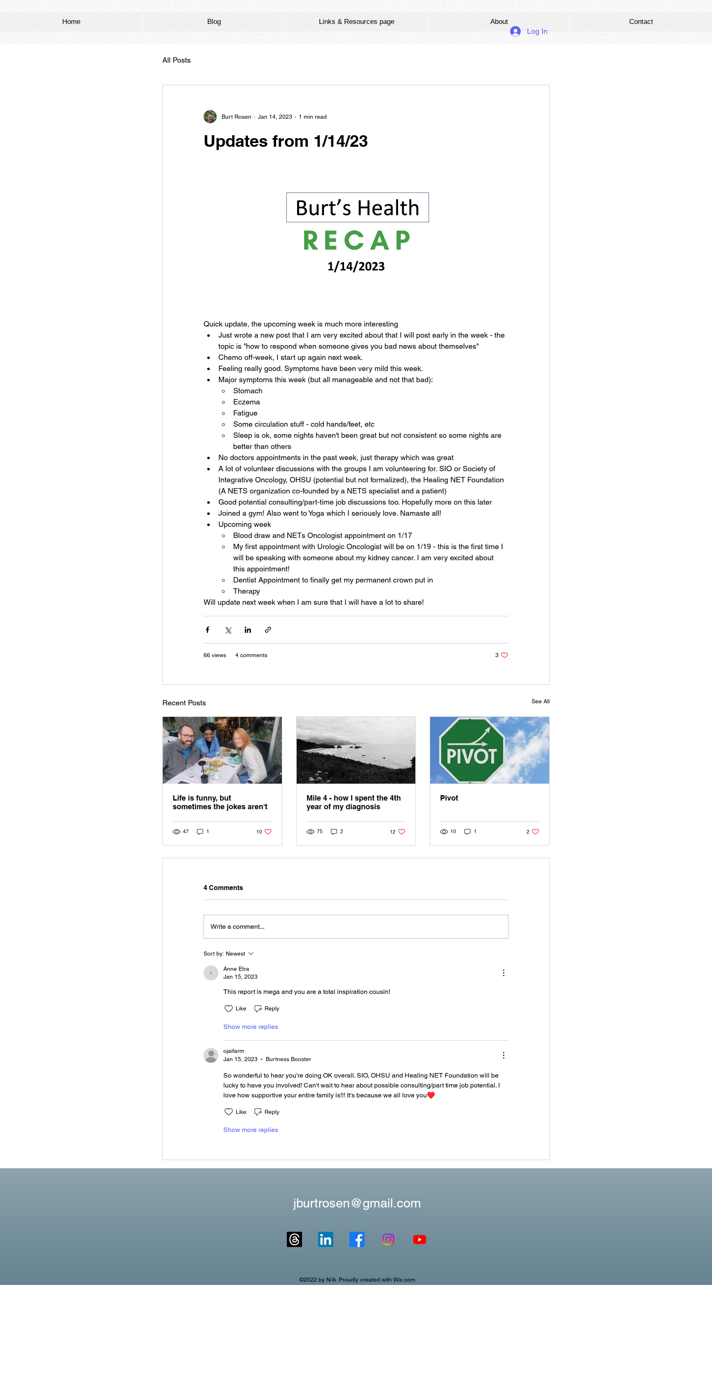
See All (541, 701)
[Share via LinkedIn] (248, 630)
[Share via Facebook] (207, 630)
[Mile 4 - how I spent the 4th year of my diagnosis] (356, 750)
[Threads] (294, 1239)
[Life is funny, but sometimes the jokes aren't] (222, 750)
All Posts (176, 60)
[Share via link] (268, 630)
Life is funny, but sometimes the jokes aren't (220, 802)
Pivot (449, 798)
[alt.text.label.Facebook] (357, 1239)
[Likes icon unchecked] (228, 1009)
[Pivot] (489, 750)
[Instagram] (388, 1239)
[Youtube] (419, 1239)
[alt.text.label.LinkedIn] (325, 1239)
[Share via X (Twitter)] (228, 630)
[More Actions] (503, 973)
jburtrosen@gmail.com (357, 1202)
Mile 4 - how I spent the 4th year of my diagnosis (354, 802)
